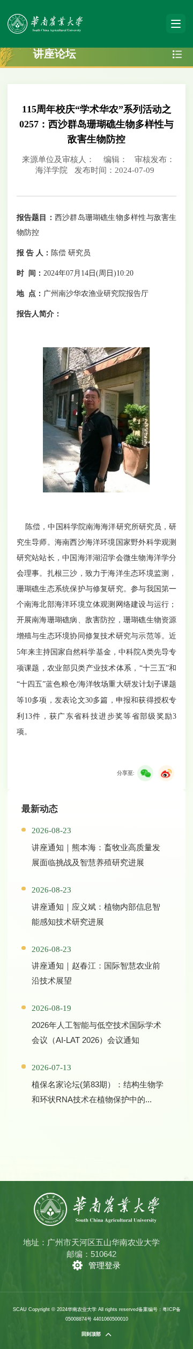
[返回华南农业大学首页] (45, 17)
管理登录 (104, 1265)
